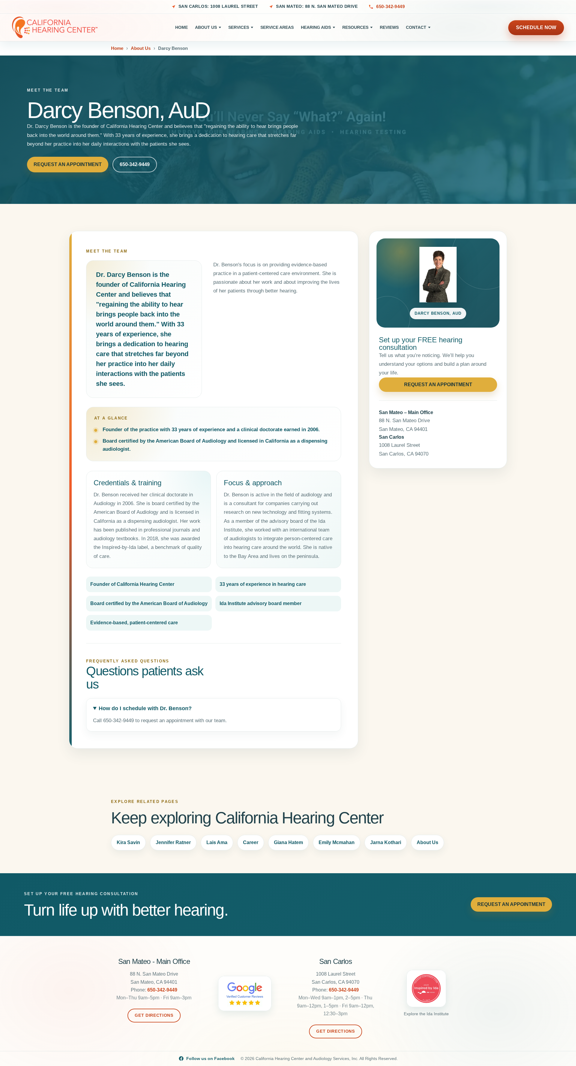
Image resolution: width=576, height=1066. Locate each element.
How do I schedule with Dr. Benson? (145, 708)
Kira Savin (128, 842)
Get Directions (154, 1015)
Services (238, 27)
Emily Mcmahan (337, 842)
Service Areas (277, 27)
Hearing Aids (316, 27)
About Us (206, 27)
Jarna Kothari (385, 842)
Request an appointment (438, 384)
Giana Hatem (288, 842)
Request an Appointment (68, 164)
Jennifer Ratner (173, 842)
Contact (416, 27)
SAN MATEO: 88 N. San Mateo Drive (317, 6)
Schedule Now (536, 27)
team (219, 720)
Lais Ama (216, 842)
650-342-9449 (390, 6)
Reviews (389, 27)
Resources (355, 27)
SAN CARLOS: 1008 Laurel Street (218, 6)
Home (181, 27)
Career (250, 842)
